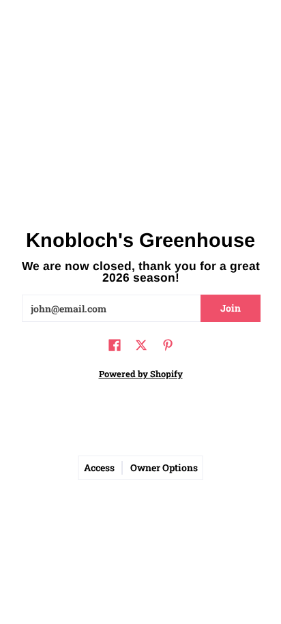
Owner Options (164, 467)
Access (99, 467)
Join (230, 307)
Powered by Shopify (141, 373)
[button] (114, 345)
